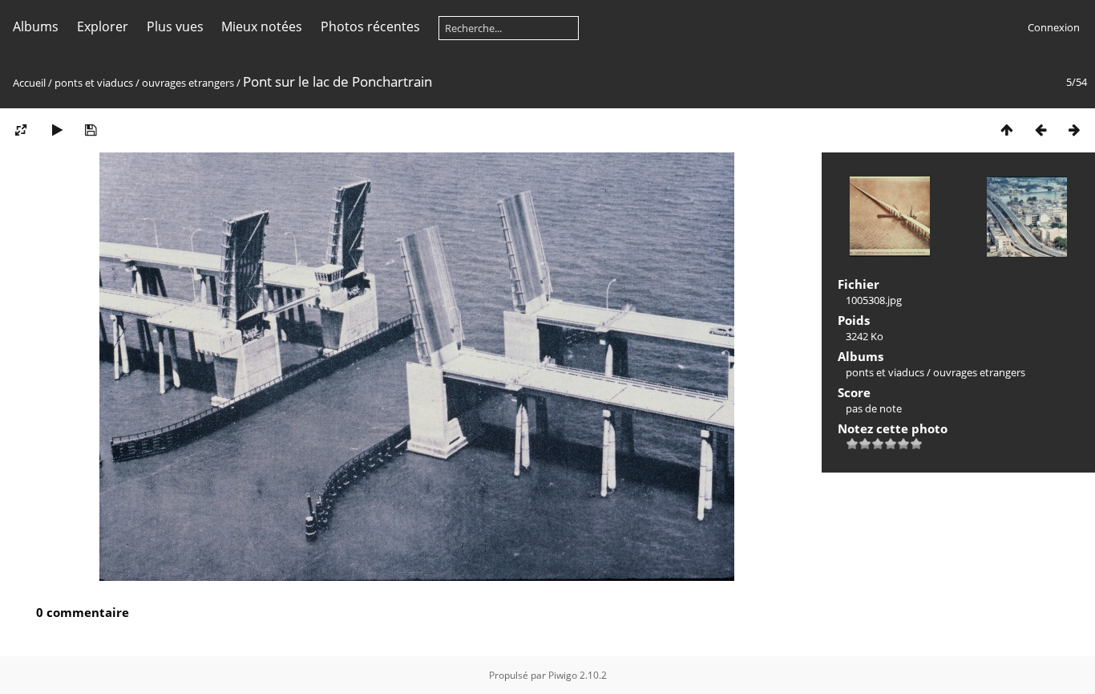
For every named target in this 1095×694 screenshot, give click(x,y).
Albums (36, 26)
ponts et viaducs (94, 82)
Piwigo (562, 675)
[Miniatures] (1007, 129)
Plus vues (175, 26)
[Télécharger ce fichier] (90, 129)
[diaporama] (57, 129)
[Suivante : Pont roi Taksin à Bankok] (1074, 129)
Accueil (29, 82)
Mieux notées (261, 26)
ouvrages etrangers (188, 82)
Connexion (1054, 27)
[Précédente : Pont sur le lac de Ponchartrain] (1040, 129)
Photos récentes (370, 26)
